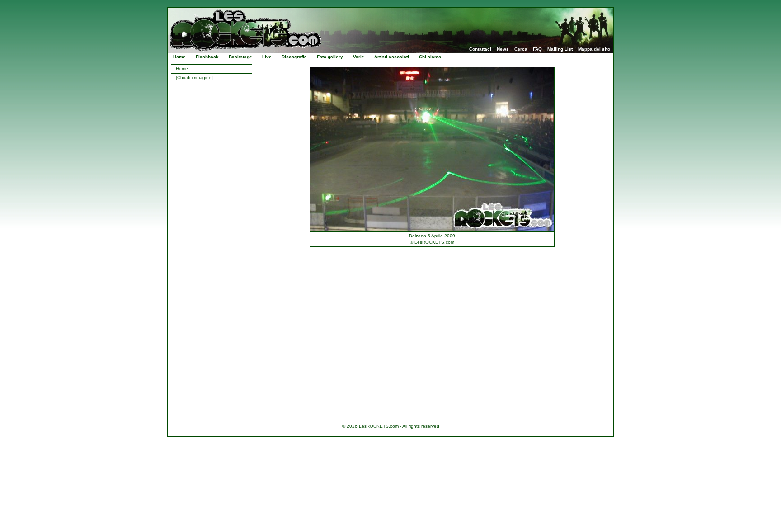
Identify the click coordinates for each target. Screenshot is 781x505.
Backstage (240, 56)
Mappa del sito (594, 49)
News (503, 49)
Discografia (294, 56)
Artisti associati (391, 56)
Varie (358, 56)
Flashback (207, 56)
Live (267, 56)
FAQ (537, 49)
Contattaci (480, 49)
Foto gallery (330, 56)
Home (179, 56)
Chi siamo (430, 56)
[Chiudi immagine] (194, 77)
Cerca (520, 49)
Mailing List (560, 49)
